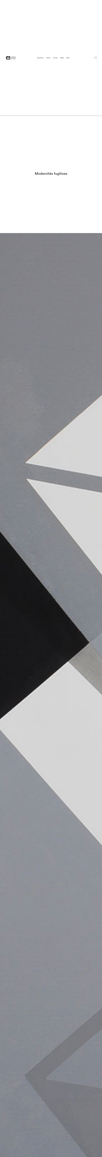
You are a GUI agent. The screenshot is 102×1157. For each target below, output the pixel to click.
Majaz (62, 57)
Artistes (48, 57)
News (68, 57)
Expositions (40, 57)
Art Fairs (55, 57)
